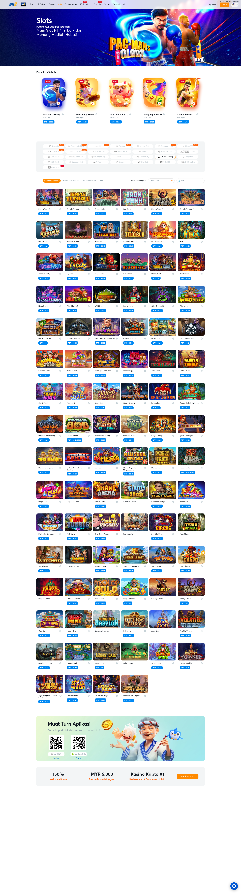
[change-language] (234, 5)
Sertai (224, 5)
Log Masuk (213, 5)
